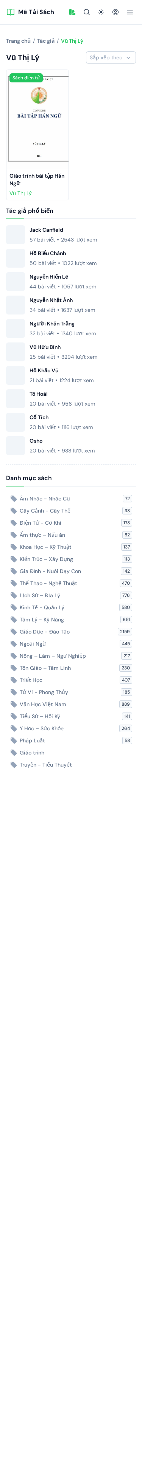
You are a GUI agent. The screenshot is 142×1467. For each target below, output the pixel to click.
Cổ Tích (39, 417)
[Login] (115, 12)
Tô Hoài (39, 393)
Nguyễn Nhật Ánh (51, 300)
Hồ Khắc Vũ (44, 370)
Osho (36, 440)
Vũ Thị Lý (20, 193)
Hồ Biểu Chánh (48, 253)
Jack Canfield (46, 229)
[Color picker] (72, 12)
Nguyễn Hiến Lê (49, 276)
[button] (72, 12)
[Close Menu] (130, 12)
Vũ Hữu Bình (45, 347)
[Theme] (101, 12)
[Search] (87, 12)
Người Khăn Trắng (52, 323)
